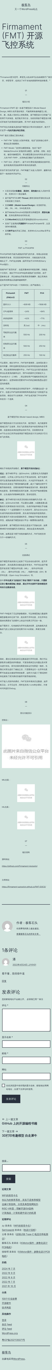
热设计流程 (29, 1230)
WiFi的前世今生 (10, 1195)
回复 (4, 981)
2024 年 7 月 (8, 1268)
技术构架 (6, 1307)
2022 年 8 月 (8, 1277)
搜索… (5, 1161)
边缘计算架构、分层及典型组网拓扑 (20, 1204)
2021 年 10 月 (9, 1286)
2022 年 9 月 (8, 1273)
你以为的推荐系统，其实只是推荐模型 (21, 1200)
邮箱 (5, 1053)
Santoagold (8, 1230)
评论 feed (7, 1328)
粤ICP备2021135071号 (13, 1340)
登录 (4, 1320)
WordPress (19, 1359)
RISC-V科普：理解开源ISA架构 (17, 1208)
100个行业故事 (9, 1298)
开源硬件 (6, 1303)
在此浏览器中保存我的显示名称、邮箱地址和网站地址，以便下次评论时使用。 (27, 1087)
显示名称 (7, 1037)
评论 (5, 1005)
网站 (4, 1069)
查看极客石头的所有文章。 (28, 934)
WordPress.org (10, 1333)
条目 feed (7, 1324)
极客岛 (26, 5)
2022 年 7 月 (8, 1281)
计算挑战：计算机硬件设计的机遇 (19, 1213)
